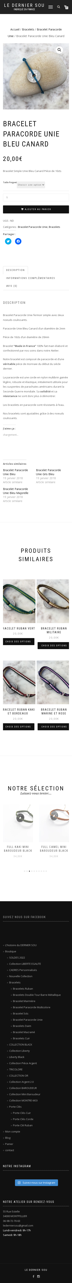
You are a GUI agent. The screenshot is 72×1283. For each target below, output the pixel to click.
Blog (7, 1138)
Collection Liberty (19, 1051)
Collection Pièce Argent (23, 1063)
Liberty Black (16, 1057)
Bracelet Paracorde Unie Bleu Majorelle (15, 491)
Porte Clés (15, 1106)
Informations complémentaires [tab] (30, 278)
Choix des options (18, 641)
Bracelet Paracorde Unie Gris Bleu (48, 472)
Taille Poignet (10, 183)
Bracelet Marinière (24, 1001)
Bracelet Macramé (24, 1032)
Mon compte (12, 1131)
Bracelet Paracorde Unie (33, 227)
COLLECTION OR (18, 1075)
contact (9, 1150)
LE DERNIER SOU (24, 5)
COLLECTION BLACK (20, 1044)
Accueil (14, 29)
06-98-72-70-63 (11, 1221)
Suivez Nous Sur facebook (24, 917)
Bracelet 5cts (20, 1013)
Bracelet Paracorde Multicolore (31, 1007)
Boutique (10, 951)
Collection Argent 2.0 (21, 1082)
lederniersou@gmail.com (18, 1225)
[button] (59, 50)
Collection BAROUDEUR (23, 1088)
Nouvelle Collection (20, 976)
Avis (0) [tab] (11, 285)
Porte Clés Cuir (22, 1113)
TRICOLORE (16, 1069)
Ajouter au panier (38, 209)
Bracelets (28, 29)
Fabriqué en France (24, 9)
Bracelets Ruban (23, 988)
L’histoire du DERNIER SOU (21, 945)
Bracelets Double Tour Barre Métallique (37, 995)
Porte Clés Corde (23, 1119)
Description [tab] (15, 270)
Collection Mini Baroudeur (24, 1094)
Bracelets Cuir (21, 1038)
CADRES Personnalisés (23, 970)
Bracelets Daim (22, 1026)
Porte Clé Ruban (23, 1125)
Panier (9, 1144)
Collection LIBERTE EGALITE (25, 964)
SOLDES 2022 (17, 957)
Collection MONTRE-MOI (23, 1100)
